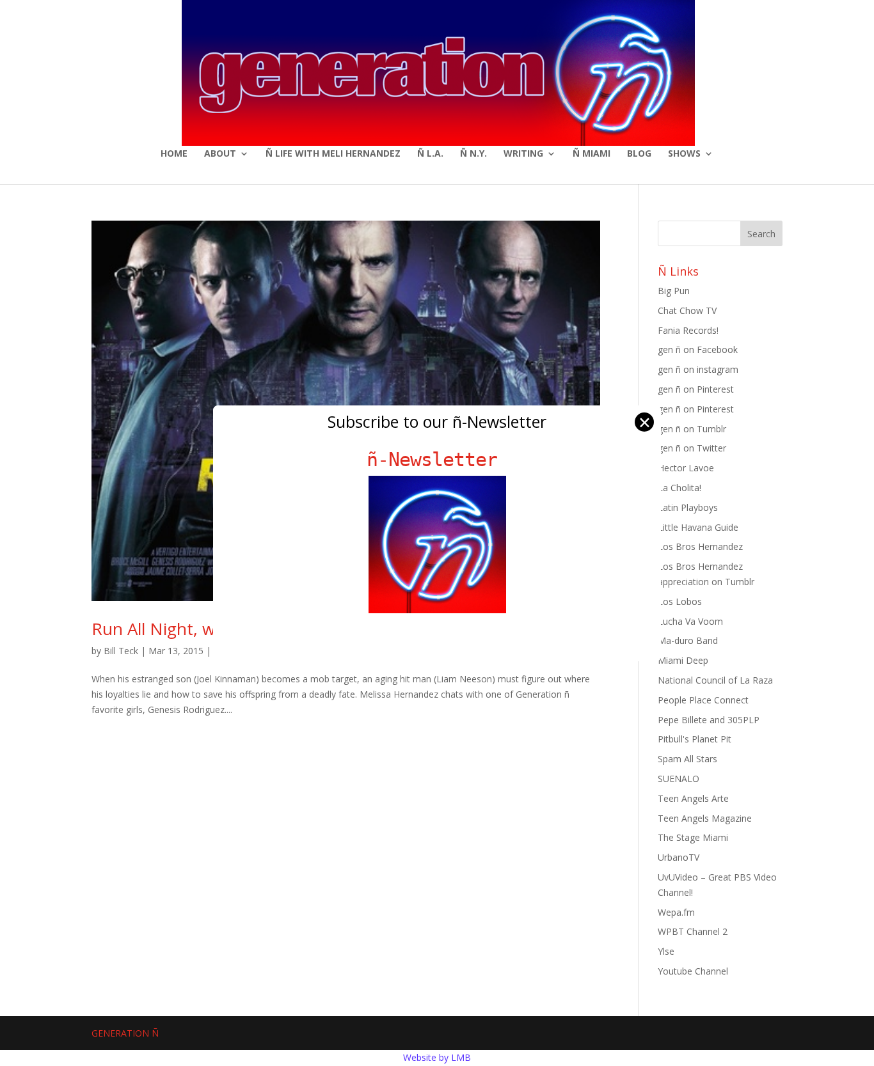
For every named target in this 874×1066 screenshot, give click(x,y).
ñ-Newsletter (437, 459)
